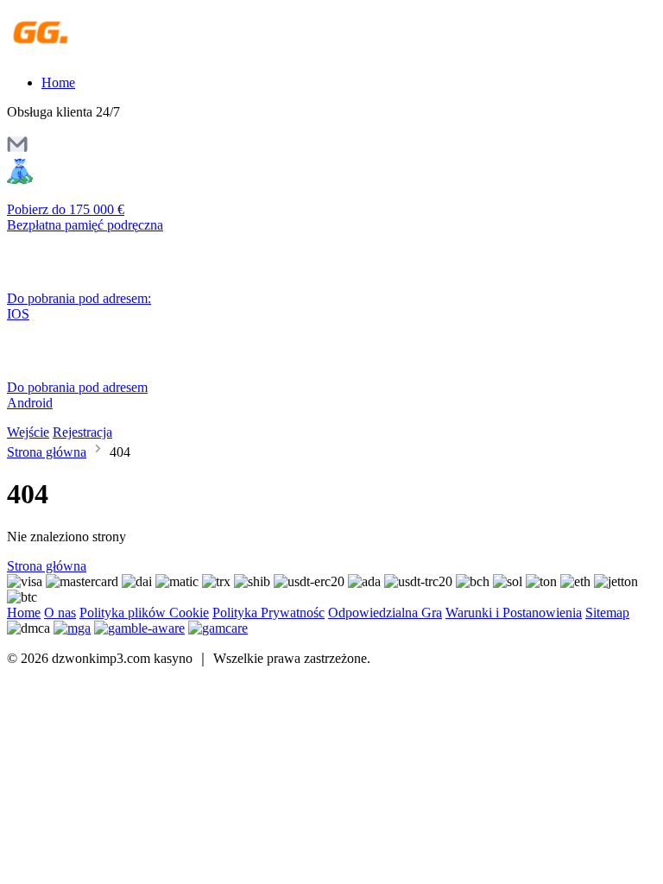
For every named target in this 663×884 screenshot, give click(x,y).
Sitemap (607, 612)
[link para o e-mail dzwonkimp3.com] (17, 149)
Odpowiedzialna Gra (385, 612)
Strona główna (46, 452)
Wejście (28, 432)
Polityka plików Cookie (144, 612)
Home (58, 82)
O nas (60, 612)
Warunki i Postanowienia (513, 612)
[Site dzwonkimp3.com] (81, 53)
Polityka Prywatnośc (268, 612)
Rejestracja (82, 432)
